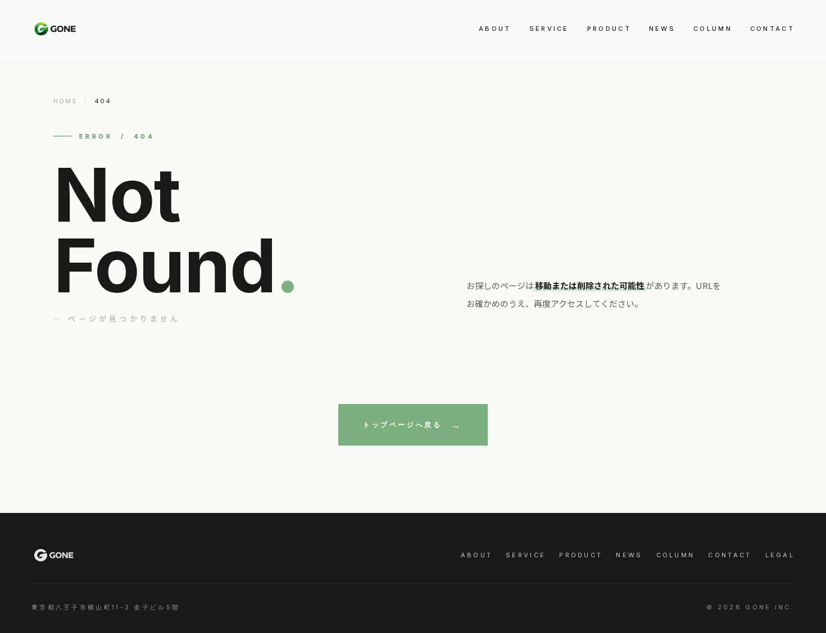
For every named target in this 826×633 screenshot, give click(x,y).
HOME (65, 101)
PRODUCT (609, 29)
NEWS (662, 29)
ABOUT (495, 29)
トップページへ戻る (402, 424)
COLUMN (712, 29)
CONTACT (772, 29)
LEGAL (780, 555)
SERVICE (549, 29)
